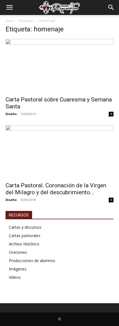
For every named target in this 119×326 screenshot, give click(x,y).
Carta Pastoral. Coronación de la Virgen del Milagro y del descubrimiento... (56, 189)
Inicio (10, 20)
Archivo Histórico (24, 244)
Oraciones (18, 252)
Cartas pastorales (24, 235)
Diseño (11, 114)
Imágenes (18, 269)
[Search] (111, 7)
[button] (9, 7)
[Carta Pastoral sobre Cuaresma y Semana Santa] (59, 66)
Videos (15, 277)
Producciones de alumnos (32, 260)
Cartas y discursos (25, 227)
